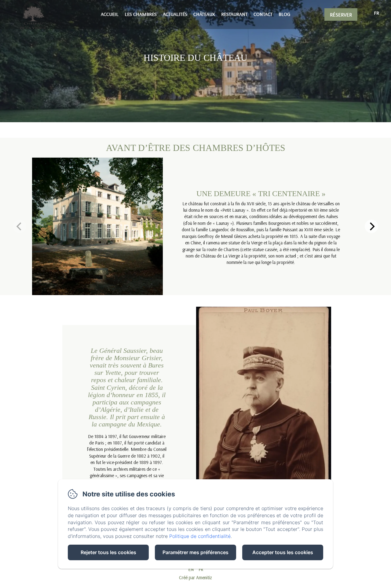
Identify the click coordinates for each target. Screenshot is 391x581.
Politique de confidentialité (200, 536)
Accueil (110, 14)
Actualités (175, 14)
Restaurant (234, 14)
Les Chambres (141, 14)
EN (191, 569)
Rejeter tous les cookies (108, 552)
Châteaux (204, 14)
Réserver (341, 14)
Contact (263, 14)
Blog (284, 14)
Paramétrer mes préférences (195, 552)
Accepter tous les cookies (282, 552)
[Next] (371, 226)
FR (201, 569)
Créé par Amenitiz (195, 577)
